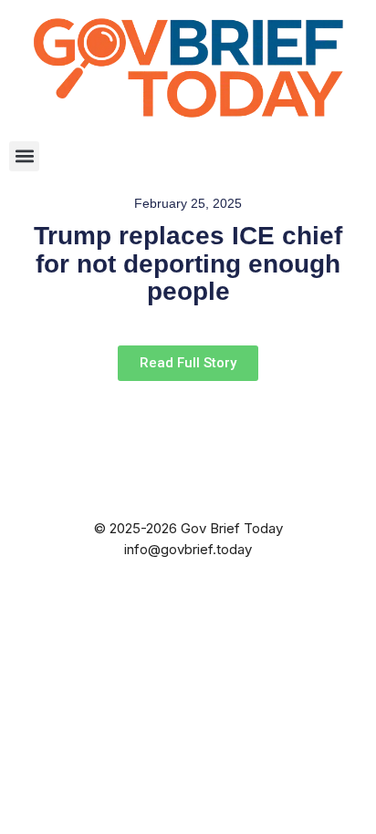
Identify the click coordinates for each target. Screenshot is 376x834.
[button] (24, 156)
